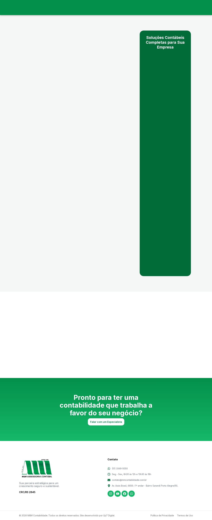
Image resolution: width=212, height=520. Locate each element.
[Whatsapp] (132, 494)
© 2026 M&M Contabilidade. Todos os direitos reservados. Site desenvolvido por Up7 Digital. (67, 515)
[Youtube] (118, 494)
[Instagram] (111, 494)
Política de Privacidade (162, 515)
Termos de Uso (185, 515)
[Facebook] (125, 494)
